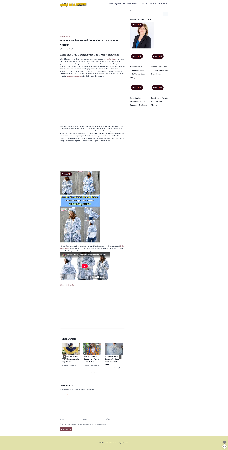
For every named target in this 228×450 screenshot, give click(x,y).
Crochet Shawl (65, 37)
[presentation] (71, 349)
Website (108, 419)
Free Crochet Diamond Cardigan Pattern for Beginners (138, 101)
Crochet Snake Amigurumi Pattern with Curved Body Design (137, 72)
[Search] (165, 14)
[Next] (120, 357)
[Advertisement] (92, 22)
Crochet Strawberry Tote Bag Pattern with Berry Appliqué (159, 70)
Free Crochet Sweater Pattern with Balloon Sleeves (159, 101)
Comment (64, 395)
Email (85, 419)
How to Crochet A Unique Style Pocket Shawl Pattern (91, 359)
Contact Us (152, 4)
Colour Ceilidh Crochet (67, 285)
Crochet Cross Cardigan (74, 76)
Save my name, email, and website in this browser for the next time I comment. (84, 424)
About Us (144, 4)
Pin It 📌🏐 (67, 174)
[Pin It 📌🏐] (142, 48)
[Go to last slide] (64, 357)
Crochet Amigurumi (114, 4)
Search (132, 11)
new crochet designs (110, 59)
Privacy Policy (162, 4)
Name (62, 419)
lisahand (63, 49)
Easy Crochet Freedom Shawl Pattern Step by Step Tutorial (71, 359)
